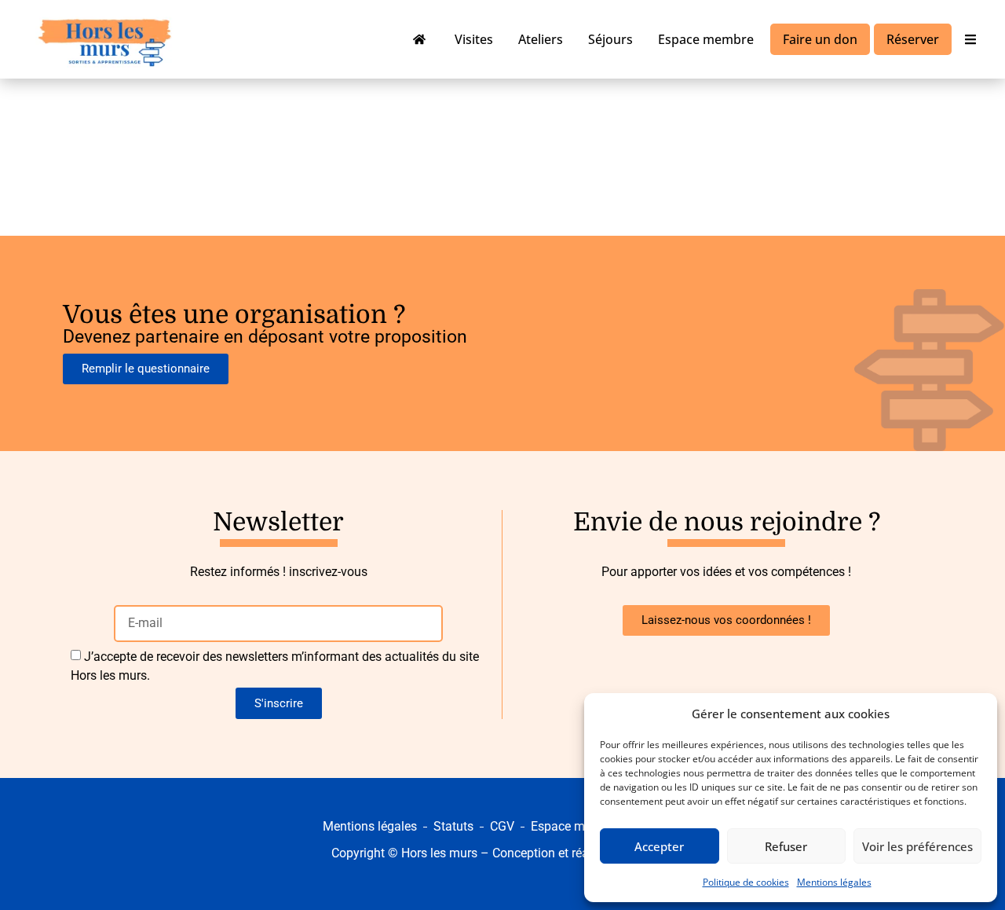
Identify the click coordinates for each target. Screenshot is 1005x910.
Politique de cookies (746, 882)
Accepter (659, 846)
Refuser (786, 846)
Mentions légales (834, 882)
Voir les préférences (917, 846)
